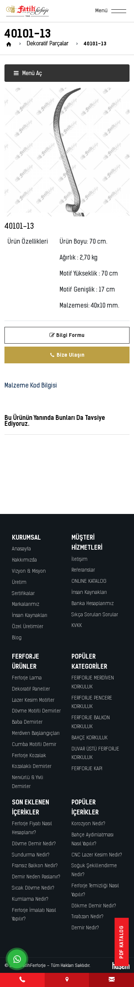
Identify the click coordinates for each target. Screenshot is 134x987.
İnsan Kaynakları (29, 615)
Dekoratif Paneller (31, 689)
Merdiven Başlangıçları (36, 733)
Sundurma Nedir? (31, 855)
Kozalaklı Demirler (31, 766)
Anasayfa (21, 549)
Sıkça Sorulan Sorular (94, 615)
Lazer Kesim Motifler (33, 700)
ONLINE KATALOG (88, 581)
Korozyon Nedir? (88, 824)
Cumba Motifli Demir (34, 745)
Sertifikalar (23, 594)
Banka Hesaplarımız (92, 604)
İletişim (79, 559)
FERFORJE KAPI (86, 769)
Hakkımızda (24, 560)
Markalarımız (25, 604)
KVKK (76, 625)
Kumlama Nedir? (30, 899)
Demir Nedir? (85, 928)
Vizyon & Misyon (29, 571)
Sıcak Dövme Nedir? (33, 888)
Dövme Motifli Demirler (36, 711)
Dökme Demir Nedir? (93, 906)
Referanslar (83, 570)
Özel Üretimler (27, 627)
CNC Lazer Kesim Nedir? (96, 855)
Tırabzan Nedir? (87, 917)
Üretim (19, 582)
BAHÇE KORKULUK (89, 738)
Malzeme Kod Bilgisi (30, 386)
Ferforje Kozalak (29, 756)
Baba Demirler (27, 722)
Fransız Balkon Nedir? (35, 866)
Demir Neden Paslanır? (36, 877)
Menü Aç (31, 74)
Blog (17, 638)
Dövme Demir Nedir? (34, 844)
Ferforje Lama (27, 678)
